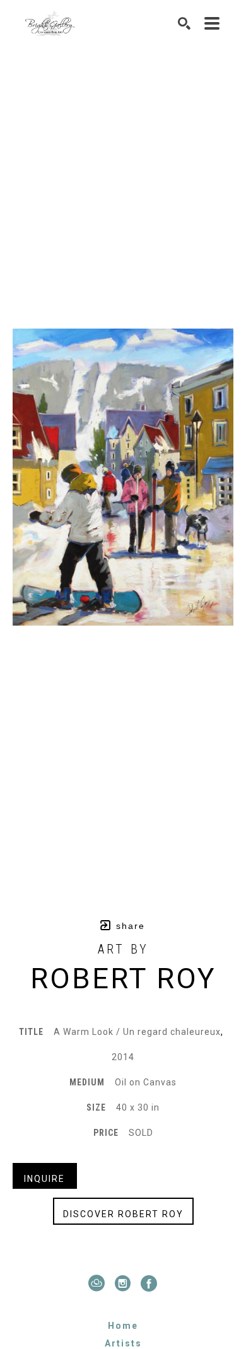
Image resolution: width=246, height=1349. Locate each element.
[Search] (185, 23)
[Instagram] (125, 1283)
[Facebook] (149, 1283)
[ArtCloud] (99, 1283)
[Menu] (212, 23)
